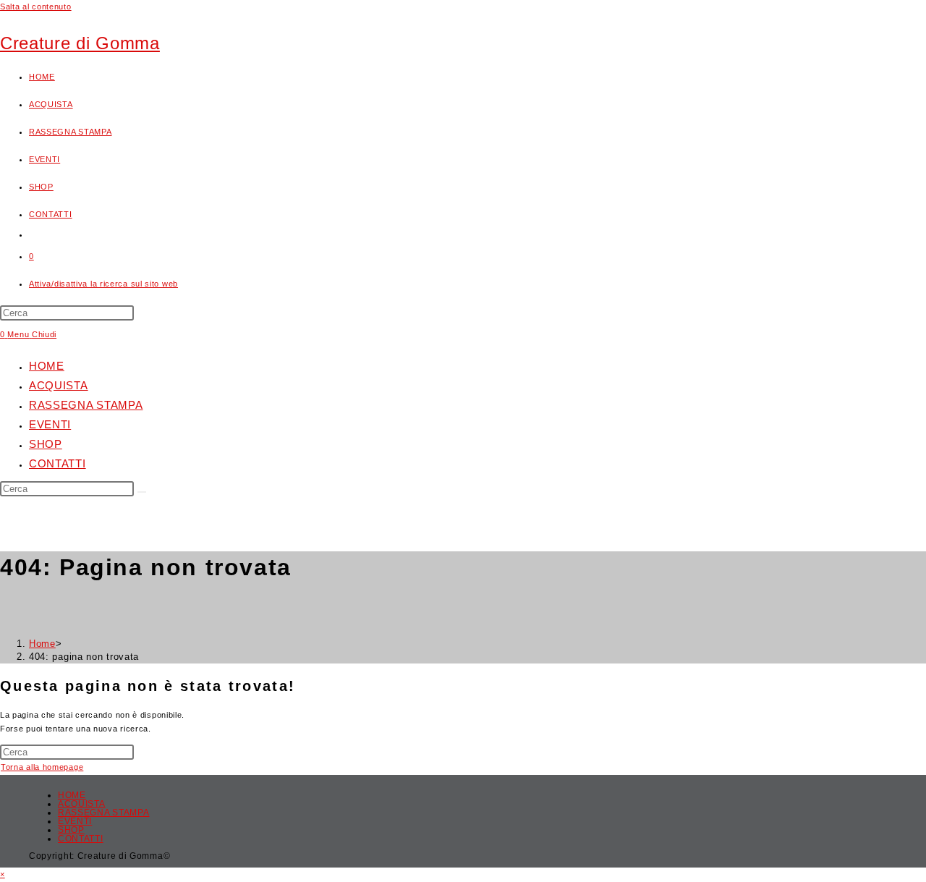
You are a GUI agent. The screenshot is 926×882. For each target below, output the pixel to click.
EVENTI (50, 424)
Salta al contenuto (36, 6)
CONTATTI (57, 463)
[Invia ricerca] (142, 492)
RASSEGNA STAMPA (86, 405)
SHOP (45, 444)
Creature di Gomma (80, 43)
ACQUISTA (58, 385)
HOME (46, 366)
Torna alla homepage (42, 767)
